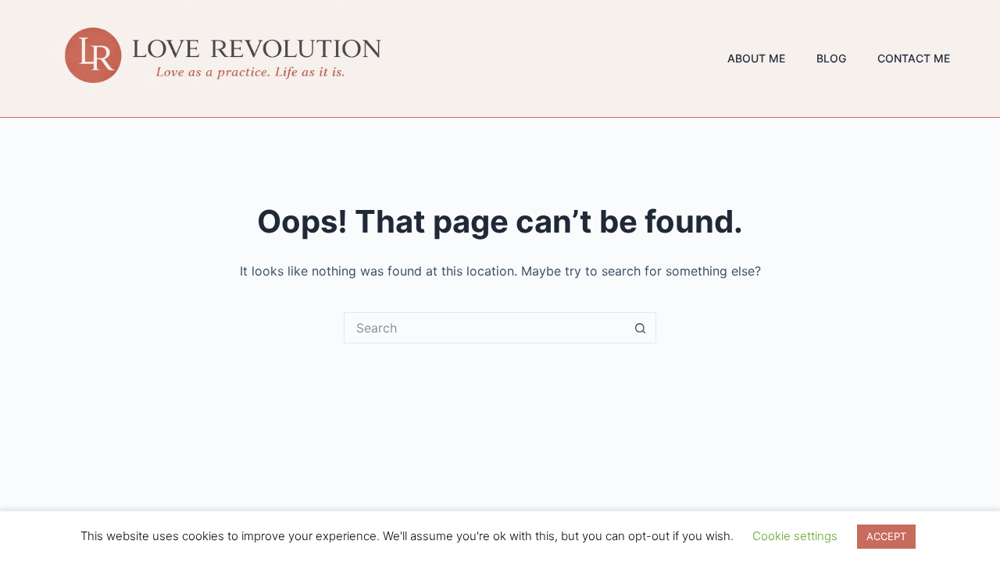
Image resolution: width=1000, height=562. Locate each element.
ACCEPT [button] (886, 536)
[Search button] (640, 327)
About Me (756, 58)
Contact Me (913, 58)
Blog (831, 58)
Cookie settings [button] (795, 535)
